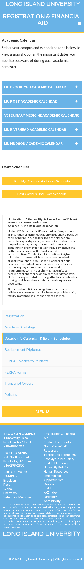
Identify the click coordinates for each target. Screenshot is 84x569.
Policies (10, 394)
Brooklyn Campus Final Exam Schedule (42, 181)
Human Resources (56, 471)
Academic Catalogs (20, 327)
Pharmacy (10, 493)
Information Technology (60, 455)
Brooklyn (10, 480)
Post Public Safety (56, 463)
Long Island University (36, 559)
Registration (14, 316)
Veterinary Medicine (17, 497)
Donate (49, 484)
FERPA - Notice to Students (26, 361)
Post (7, 484)
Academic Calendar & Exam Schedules (38, 338)
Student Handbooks (57, 442)
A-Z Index (50, 492)
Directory (50, 497)
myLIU (48, 488)
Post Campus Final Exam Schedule (42, 194)
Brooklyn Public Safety (59, 459)
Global (8, 489)
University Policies (56, 467)
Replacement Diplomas (23, 349)
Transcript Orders (18, 383)
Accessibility (52, 501)
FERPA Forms (15, 372)
